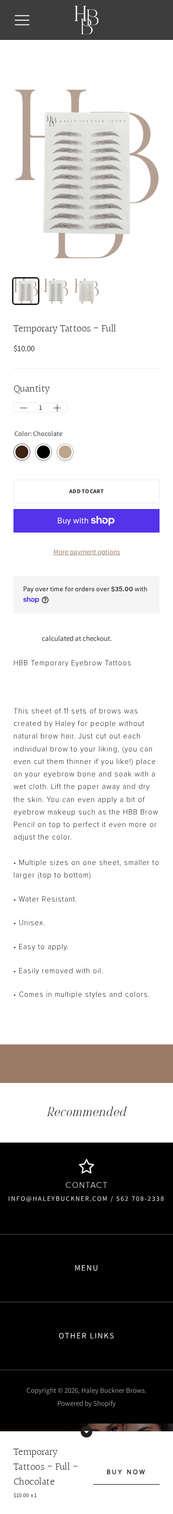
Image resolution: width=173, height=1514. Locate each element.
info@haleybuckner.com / (61, 1198)
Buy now (126, 1472)
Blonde (65, 452)
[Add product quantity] (23, 408)
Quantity (31, 389)
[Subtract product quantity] (57, 408)
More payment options (86, 551)
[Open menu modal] (22, 20)
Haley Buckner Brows (113, 1390)
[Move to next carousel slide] (149, 1154)
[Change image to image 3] (86, 291)
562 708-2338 (139, 1198)
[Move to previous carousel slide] (24, 1154)
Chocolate (21, 452)
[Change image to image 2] (56, 291)
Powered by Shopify (86, 1403)
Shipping (26, 638)
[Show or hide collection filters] (86, 1431)
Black (43, 452)
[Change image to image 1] (25, 291)
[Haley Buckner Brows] (86, 20)
